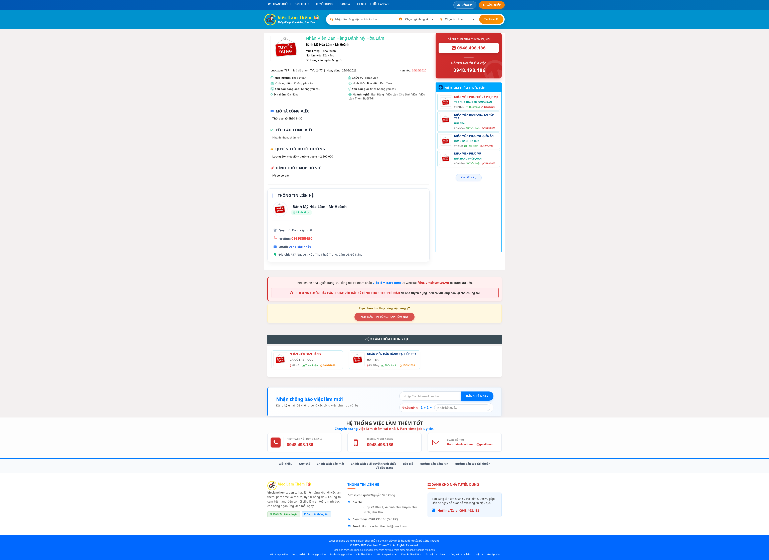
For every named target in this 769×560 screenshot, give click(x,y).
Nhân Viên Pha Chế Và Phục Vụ (476, 97)
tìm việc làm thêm (411, 554)
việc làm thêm (364, 554)
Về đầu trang (385, 468)
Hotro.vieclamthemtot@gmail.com (470, 444)
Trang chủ (280, 4)
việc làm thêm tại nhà (488, 554)
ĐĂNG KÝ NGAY (477, 396)
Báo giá (408, 464)
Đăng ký (467, 5)
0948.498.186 (300, 444)
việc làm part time (387, 283)
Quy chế (304, 464)
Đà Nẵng (328, 55)
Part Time (386, 83)
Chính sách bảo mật (330, 464)
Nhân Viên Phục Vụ (467, 153)
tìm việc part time (435, 554)
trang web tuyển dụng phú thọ (309, 554)
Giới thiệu (285, 464)
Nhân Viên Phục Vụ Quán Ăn (473, 135)
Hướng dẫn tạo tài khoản (472, 464)
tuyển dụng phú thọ (341, 554)
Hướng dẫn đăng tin (434, 464)
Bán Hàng (377, 94)
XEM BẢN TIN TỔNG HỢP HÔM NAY (384, 316)
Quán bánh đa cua (466, 141)
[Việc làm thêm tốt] (289, 485)
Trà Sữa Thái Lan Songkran (473, 102)
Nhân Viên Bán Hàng (305, 354)
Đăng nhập (493, 5)
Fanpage (384, 4)
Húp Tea (459, 123)
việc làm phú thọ (279, 554)
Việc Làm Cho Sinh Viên (401, 94)
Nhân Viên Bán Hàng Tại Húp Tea (474, 116)
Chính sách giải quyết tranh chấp (373, 464)
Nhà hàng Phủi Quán (468, 158)
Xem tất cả (467, 177)
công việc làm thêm (460, 554)
